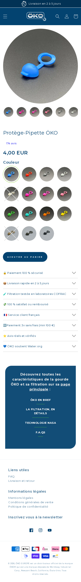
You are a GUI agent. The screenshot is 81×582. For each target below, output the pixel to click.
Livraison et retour (21, 480)
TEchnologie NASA (40, 422)
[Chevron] (74, 273)
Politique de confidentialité (28, 506)
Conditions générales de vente (30, 502)
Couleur (11, 162)
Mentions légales (20, 497)
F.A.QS (40, 432)
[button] (5, 16)
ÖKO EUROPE (23, 563)
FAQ (11, 476)
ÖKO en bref (40, 400)
